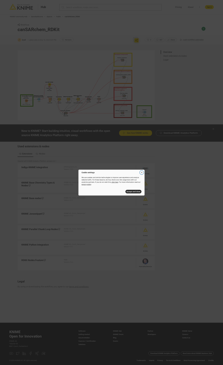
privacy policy (86, 184)
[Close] (142, 172)
